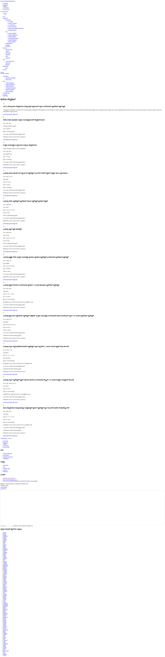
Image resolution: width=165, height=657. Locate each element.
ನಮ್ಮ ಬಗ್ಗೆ (5, 47)
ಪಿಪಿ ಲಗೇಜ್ (10, 21)
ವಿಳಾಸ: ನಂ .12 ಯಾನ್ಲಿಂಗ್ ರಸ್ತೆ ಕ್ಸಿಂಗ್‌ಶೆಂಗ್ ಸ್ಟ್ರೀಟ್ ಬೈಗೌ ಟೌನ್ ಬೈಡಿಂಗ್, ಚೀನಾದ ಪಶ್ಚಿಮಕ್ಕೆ (20, 481)
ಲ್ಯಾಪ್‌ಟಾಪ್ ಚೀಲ (9, 43)
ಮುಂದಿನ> (5, 438)
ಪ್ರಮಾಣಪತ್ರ (8, 52)
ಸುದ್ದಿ (6, 56)
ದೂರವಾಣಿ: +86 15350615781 (9, 478)
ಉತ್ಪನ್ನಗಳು (5, 18)
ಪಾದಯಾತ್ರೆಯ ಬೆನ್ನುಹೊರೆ (13, 38)
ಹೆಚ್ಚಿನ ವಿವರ (15, 114)
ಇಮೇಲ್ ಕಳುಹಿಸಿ (4, 487)
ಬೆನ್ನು (7, 31)
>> (7, 438)
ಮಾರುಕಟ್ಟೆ (8, 54)
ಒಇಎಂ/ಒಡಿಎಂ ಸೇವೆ (10, 61)
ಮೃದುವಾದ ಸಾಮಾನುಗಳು (10, 77)
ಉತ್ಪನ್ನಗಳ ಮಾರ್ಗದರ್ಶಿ (7, 453)
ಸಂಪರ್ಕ (4, 69)
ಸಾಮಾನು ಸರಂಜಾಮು (12, 23)
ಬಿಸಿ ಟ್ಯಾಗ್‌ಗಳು (6, 455)
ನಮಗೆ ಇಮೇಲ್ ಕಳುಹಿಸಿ (7, 114)
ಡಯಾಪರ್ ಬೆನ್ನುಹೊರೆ (12, 40)
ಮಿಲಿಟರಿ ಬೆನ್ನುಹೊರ (12, 36)
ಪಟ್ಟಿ (6, 67)
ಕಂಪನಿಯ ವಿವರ (9, 49)
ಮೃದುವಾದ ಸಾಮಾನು (12, 30)
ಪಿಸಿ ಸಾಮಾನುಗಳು (11, 24)
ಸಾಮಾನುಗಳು (8, 19)
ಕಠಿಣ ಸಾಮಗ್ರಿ (8, 79)
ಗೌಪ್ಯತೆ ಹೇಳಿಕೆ (6, 458)
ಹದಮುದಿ (7, 64)
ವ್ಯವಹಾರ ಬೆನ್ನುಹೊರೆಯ (12, 35)
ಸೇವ (4, 59)
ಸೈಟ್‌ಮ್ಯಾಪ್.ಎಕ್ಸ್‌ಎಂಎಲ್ (8, 456)
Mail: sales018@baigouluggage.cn (10, 479)
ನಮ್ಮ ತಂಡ (8, 57)
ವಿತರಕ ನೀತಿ (8, 62)
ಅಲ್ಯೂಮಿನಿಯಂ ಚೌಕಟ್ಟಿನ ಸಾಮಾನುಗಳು (16, 28)
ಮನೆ (4, 16)
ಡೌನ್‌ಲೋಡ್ (5, 66)
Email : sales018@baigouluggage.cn (8, 1)
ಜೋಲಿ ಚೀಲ (8, 46)
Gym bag (7, 45)
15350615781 (3, 488)
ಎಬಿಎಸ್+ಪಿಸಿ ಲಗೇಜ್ (12, 26)
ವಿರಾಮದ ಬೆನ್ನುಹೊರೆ (12, 33)
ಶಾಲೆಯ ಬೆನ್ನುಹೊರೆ (12, 41)
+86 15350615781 (4, 11)
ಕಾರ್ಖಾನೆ (7, 51)
